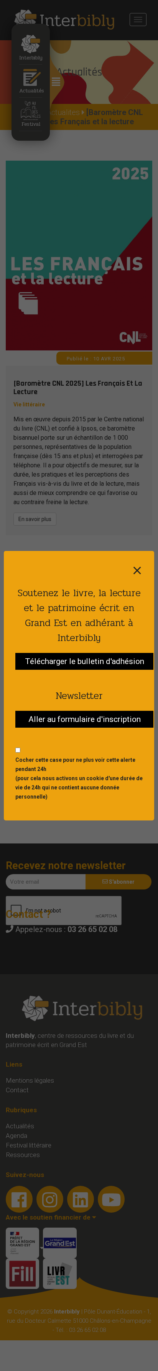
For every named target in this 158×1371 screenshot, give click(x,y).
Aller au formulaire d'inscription (84, 719)
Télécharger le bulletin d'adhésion (84, 661)
